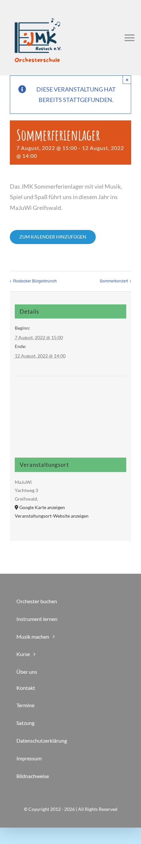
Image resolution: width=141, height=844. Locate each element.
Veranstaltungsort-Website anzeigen (52, 516)
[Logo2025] (37, 7)
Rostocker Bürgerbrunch (35, 280)
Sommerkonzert (114, 280)
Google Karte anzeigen (42, 507)
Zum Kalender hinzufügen (52, 236)
